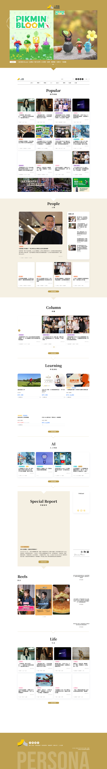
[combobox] (66, 79)
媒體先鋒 (75, 276)
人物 (31, 83)
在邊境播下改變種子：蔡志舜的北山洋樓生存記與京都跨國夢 (26, 141)
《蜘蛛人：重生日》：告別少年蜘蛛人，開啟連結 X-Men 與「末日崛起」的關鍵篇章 (44, 691)
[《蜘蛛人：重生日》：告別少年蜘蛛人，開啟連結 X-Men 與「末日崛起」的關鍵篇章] (44, 679)
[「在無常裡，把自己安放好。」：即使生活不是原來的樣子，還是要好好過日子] (26, 105)
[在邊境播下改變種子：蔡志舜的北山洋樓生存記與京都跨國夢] (26, 131)
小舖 (75, 83)
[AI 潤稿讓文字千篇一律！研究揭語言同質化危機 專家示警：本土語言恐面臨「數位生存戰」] (80, 131)
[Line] (82, 79)
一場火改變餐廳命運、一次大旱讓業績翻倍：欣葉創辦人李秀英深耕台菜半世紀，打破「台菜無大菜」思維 (82, 225)
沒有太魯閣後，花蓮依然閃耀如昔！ (29, 549)
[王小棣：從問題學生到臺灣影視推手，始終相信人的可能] (80, 268)
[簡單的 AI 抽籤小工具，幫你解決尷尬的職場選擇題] (44, 458)
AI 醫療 (75, 466)
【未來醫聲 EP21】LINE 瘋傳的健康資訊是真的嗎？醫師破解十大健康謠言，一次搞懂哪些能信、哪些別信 (44, 143)
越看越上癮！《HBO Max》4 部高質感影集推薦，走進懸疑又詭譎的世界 (80, 116)
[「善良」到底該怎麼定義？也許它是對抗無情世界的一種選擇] (80, 679)
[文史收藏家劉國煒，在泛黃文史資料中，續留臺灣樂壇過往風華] (26, 268)
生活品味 (57, 165)
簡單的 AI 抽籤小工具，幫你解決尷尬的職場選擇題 (44, 469)
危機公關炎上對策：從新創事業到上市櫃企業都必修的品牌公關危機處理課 (81, 624)
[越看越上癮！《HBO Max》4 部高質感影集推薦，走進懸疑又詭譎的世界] (80, 105)
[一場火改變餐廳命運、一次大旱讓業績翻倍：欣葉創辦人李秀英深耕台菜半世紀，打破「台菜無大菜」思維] (72, 226)
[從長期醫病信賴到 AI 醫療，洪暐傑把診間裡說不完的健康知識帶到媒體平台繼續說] (72, 240)
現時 (64, 83)
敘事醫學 (39, 276)
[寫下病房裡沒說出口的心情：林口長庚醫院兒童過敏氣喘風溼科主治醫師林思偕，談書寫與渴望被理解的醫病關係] (72, 248)
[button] (51, 64)
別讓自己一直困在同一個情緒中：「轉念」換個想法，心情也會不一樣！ (44, 169)
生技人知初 (58, 139)
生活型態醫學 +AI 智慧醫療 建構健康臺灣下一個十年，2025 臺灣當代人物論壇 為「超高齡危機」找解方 (80, 470)
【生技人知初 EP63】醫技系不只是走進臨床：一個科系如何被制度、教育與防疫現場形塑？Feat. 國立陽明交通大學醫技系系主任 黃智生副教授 (62, 143)
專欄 (38, 83)
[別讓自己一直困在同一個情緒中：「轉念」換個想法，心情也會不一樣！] (44, 157)
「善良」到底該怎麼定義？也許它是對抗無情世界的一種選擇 (80, 690)
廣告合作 (55, 745)
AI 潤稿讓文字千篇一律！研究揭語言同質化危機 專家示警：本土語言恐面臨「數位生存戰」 (80, 142)
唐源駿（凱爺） (77, 165)
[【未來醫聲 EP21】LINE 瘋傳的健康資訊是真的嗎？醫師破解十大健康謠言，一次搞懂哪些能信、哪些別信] (44, 131)
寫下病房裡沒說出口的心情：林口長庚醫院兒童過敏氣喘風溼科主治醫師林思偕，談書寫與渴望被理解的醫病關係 (82, 248)
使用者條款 (44, 745)
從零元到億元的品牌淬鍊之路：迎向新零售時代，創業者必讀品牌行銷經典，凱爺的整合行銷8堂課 (81, 576)
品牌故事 (20, 139)
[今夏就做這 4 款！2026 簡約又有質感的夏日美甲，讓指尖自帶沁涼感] (62, 679)
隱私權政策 (37, 745)
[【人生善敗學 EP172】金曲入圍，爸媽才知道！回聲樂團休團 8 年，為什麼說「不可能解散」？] (80, 157)
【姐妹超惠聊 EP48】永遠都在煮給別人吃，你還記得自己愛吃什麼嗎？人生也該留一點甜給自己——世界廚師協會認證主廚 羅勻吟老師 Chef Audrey (62, 117)
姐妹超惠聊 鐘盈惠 (59, 113)
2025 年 (80, 466)
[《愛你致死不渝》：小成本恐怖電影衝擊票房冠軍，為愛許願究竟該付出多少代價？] (44, 105)
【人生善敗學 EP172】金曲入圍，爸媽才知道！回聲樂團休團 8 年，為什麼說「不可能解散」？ (80, 169)
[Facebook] (76, 79)
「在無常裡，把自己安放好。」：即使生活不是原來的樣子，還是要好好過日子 (26, 116)
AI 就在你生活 (76, 139)
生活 (57, 83)
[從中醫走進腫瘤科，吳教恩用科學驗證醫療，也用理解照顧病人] (62, 268)
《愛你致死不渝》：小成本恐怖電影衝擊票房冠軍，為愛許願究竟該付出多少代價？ (44, 116)
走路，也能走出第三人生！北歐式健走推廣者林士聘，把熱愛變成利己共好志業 (41, 62)
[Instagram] (78, 79)
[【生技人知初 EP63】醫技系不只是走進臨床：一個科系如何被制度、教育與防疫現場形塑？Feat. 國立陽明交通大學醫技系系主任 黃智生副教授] (62, 131)
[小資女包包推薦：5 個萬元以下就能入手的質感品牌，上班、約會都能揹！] (62, 157)
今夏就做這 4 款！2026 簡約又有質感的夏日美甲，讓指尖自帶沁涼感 (62, 691)
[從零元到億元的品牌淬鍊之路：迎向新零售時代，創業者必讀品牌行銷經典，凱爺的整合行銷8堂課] (81, 558)
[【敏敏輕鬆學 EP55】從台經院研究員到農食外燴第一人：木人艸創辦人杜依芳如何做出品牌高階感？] (26, 157)
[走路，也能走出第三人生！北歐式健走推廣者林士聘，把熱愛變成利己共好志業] (72, 233)
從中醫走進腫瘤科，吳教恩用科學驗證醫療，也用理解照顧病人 (62, 279)
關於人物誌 (31, 745)
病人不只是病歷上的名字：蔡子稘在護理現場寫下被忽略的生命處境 (44, 280)
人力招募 (61, 745)
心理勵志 (20, 113)
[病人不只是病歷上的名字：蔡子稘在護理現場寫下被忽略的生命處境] (44, 268)
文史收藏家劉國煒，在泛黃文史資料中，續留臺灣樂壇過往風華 (26, 279)
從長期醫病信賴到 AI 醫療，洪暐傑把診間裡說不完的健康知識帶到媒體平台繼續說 (82, 240)
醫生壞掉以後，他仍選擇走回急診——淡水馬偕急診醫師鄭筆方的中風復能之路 (82, 218)
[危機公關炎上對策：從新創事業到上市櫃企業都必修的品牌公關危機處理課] (81, 607)
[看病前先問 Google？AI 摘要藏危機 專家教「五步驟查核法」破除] (62, 458)
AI (51, 83)
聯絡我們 (50, 745)
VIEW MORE (44, 562)
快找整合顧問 (83, 749)
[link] (53, 36)
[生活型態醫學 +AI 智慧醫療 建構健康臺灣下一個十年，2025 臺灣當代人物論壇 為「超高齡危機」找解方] (80, 458)
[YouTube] (80, 79)
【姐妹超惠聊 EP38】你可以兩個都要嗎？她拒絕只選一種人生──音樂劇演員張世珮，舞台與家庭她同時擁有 (77, 338)
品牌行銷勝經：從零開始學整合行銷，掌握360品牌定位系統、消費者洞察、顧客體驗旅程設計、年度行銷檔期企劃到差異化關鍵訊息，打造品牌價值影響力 (81, 600)
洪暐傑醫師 (40, 139)
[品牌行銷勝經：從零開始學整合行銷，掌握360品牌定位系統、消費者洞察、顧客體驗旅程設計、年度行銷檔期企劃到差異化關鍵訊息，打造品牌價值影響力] (81, 582)
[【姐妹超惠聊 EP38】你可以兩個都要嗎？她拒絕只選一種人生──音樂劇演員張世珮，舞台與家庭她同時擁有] (77, 324)
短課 (70, 83)
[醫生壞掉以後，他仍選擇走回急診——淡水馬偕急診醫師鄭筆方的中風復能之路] (72, 219)
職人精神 (20, 276)
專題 (45, 83)
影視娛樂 (39, 113)
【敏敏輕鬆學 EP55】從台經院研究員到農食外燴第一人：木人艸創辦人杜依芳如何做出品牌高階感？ (26, 169)
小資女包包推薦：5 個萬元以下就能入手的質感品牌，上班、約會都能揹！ (62, 169)
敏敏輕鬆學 (21, 165)
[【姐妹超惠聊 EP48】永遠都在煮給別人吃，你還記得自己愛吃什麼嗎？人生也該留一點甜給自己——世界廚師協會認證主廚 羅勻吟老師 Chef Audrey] (62, 105)
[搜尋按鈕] (73, 79)
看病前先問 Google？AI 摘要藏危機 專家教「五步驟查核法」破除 (62, 470)
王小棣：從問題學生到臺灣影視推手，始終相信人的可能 (80, 279)
